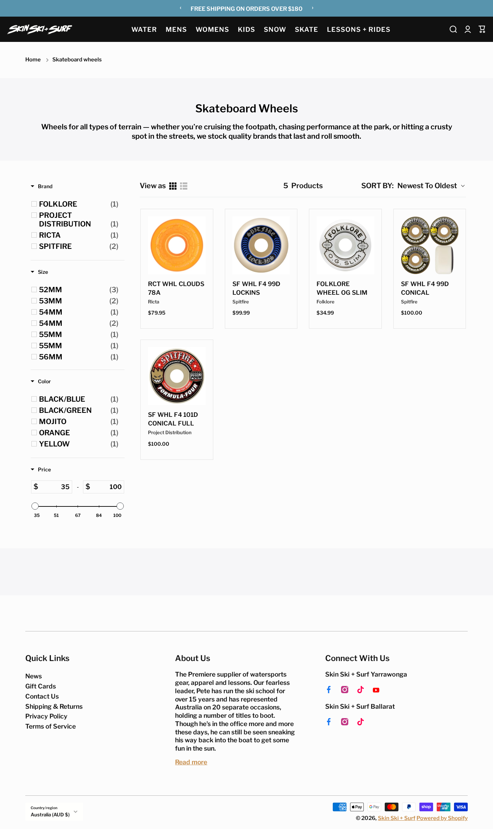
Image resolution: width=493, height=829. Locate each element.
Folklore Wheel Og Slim (342, 288)
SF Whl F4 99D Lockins (256, 288)
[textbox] (55, 487)
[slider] (35, 506)
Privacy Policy (46, 716)
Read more (191, 762)
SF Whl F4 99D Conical (425, 288)
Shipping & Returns (54, 706)
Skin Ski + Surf (396, 818)
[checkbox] (78, 204)
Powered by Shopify (442, 818)
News (33, 676)
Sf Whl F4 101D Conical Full (173, 419)
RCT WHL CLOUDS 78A (176, 288)
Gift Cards (40, 686)
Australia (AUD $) (50, 814)
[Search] (453, 29)
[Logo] (39, 29)
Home (33, 59)
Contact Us (42, 696)
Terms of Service (50, 726)
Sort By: (377, 185)
